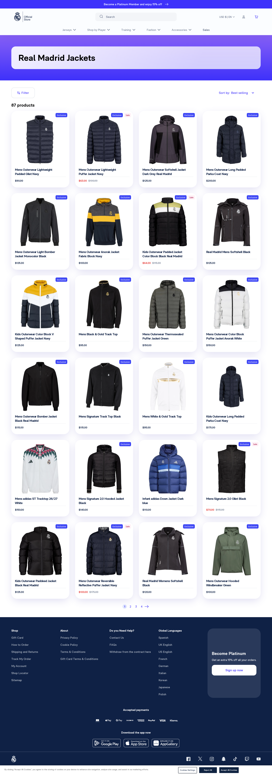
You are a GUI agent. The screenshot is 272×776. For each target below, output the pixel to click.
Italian (162, 673)
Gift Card (17, 637)
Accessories (179, 30)
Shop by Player (96, 30)
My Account (18, 666)
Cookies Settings (187, 770)
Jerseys (67, 30)
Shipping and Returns (24, 652)
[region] (136, 770)
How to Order (20, 644)
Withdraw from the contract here (130, 652)
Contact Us (117, 637)
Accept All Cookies (229, 770)
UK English (165, 644)
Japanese (164, 687)
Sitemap (16, 680)
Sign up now (234, 670)
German (163, 666)
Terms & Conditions (72, 652)
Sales (206, 30)
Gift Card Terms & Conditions (79, 659)
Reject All (208, 770)
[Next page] (147, 606)
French (163, 659)
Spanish (163, 637)
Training (126, 30)
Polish (162, 694)
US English (165, 652)
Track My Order (21, 659)
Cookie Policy (69, 644)
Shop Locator (19, 673)
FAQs (113, 644)
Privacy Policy (69, 637)
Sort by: (233, 93)
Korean (163, 680)
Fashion (151, 30)
